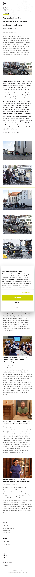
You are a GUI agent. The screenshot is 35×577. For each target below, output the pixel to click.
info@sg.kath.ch (7, 544)
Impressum (16, 572)
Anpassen (16, 302)
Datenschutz (11, 572)
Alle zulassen (17, 297)
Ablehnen (17, 308)
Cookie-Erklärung (23, 572)
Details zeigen (26, 292)
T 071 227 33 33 (7, 542)
